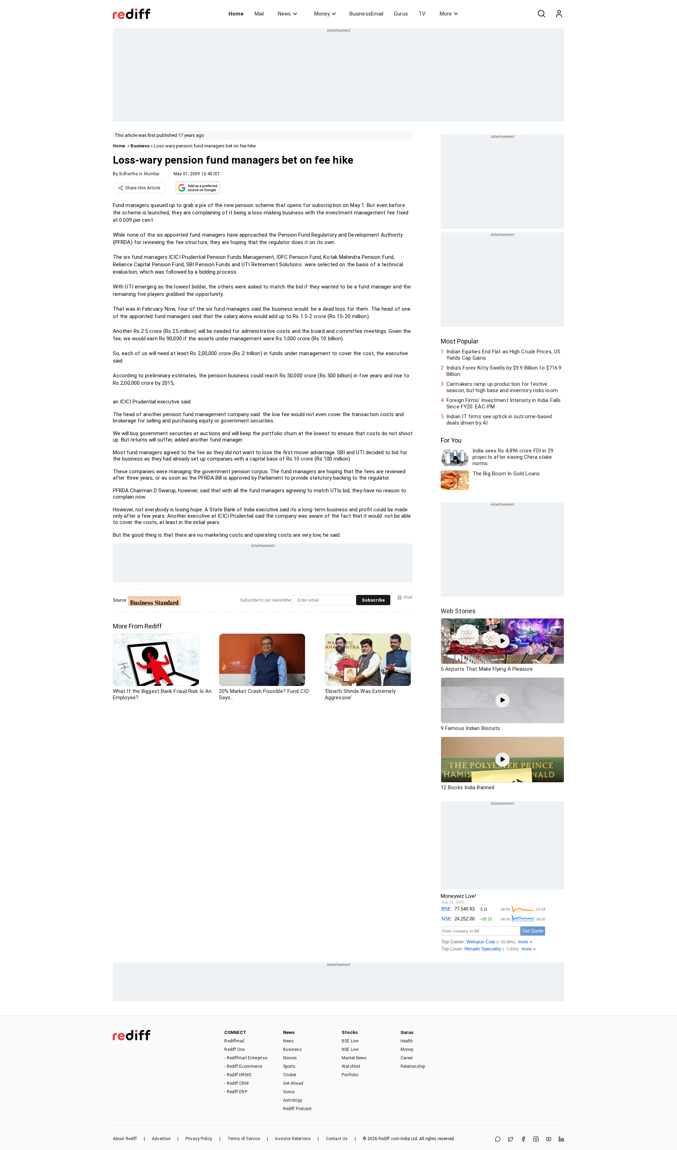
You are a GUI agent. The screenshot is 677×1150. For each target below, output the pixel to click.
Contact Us (337, 1138)
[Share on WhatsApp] (498, 1139)
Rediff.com (389, 1138)
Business (140, 145)
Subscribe (373, 600)
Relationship (413, 1066)
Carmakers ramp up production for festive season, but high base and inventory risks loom (502, 387)
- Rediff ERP (235, 1091)
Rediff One (234, 1049)
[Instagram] (536, 1139)
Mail (259, 14)
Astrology (292, 1100)
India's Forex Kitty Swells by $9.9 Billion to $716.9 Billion (503, 371)
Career (407, 1057)
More (446, 14)
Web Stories (458, 611)
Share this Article (142, 187)
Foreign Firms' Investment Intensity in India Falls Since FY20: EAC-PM (503, 403)
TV (422, 14)
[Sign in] (559, 13)
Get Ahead (293, 1083)
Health (407, 1041)
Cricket (290, 1074)
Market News (354, 1057)
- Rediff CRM (236, 1083)
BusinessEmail (366, 14)
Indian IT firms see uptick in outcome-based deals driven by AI (499, 419)
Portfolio (350, 1074)
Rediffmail (234, 1041)
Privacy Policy (198, 1138)
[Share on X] (510, 1139)
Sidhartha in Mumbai (139, 173)
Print (408, 597)
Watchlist (351, 1066)
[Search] (541, 13)
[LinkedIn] (561, 1139)
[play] (502, 641)
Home (236, 14)
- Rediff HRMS (237, 1074)
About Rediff (125, 1138)
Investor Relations (293, 1138)
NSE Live (350, 1049)
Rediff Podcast (297, 1108)
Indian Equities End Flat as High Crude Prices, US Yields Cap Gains (503, 354)
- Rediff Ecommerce (243, 1066)
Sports (289, 1066)
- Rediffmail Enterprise (245, 1057)
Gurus (401, 14)
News (284, 14)
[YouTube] (548, 1139)
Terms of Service (243, 1138)
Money (322, 14)
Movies (290, 1057)
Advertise (161, 1138)
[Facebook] (523, 1139)
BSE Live (350, 1041)
